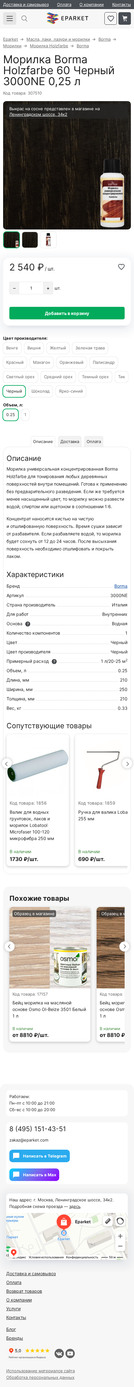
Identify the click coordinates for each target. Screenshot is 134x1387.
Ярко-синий (71, 391)
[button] (7, 763)
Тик (121, 376)
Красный (15, 362)
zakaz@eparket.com (28, 1139)
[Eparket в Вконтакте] (59, 1353)
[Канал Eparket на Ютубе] (70, 1353)
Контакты (121, 4)
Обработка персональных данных (40, 1377)
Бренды (14, 1338)
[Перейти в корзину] (124, 18)
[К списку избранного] (110, 18)
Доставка (69, 441)
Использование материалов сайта (40, 1370)
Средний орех (58, 376)
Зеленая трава (90, 347)
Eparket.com (67, 18)
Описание (43, 441)
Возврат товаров (24, 1291)
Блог (11, 1329)
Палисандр (104, 362)
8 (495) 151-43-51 (37, 1129)
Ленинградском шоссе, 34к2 (38, 114)
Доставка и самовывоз (26, 4)
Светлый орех (20, 376)
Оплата (64, 4)
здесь (74, 1206)
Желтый (58, 347)
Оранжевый (72, 362)
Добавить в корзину (67, 313)
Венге (12, 347)
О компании (91, 4)
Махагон (41, 362)
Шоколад (40, 391)
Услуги (13, 1308)
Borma (120, 586)
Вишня (34, 347)
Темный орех (95, 376)
